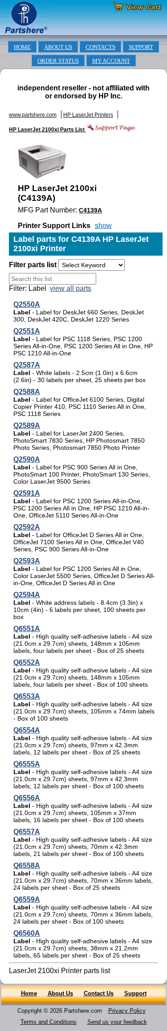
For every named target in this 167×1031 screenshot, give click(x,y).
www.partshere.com (33, 115)
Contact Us (99, 993)
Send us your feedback (117, 1022)
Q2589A (26, 425)
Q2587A (26, 365)
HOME (22, 47)
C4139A (90, 210)
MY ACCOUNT (111, 61)
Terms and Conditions (48, 1022)
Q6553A (26, 696)
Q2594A (26, 595)
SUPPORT (141, 47)
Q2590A (26, 459)
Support (135, 993)
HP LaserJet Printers (88, 115)
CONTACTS (100, 47)
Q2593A (26, 561)
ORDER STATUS (58, 61)
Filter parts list (33, 265)
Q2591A (26, 493)
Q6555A (26, 764)
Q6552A (26, 662)
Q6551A (26, 628)
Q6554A (26, 730)
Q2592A (26, 527)
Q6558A (26, 865)
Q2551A (26, 331)
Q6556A (26, 798)
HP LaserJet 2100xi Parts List (47, 129)
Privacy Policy (127, 1010)
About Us (60, 993)
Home (29, 993)
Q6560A (26, 933)
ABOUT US (58, 47)
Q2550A (26, 304)
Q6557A (26, 831)
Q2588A (26, 391)
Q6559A (26, 899)
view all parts (70, 288)
